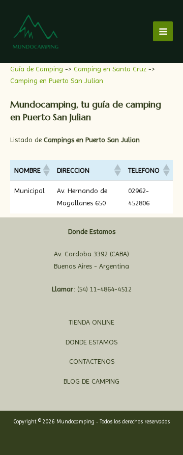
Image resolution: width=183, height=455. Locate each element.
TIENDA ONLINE (91, 322)
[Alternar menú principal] (163, 31)
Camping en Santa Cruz (111, 69)
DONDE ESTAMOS (91, 342)
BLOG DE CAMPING (91, 381)
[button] (46, 170)
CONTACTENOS (91, 361)
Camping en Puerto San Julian (56, 80)
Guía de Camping (37, 69)
